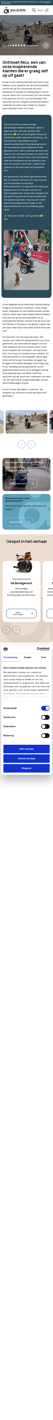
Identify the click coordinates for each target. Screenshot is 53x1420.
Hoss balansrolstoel (21, 579)
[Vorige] (6, 630)
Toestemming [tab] (10, 657)
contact (46, 2)
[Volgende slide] (31, 444)
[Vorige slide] (21, 444)
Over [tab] (43, 657)
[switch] (45, 717)
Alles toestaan (26, 749)
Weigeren (26, 768)
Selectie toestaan (26, 758)
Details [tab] (27, 657)
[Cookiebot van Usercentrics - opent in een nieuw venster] (37, 649)
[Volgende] (16, 630)
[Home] (14, 10)
